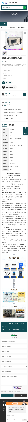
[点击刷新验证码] (17, 387)
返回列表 (6, 326)
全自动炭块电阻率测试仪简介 (11, 115)
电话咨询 (25, 133)
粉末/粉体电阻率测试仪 (22, 27)
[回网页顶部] (25, 128)
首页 (9, 27)
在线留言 (11, 125)
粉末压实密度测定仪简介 (10, 118)
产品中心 (3, 23)
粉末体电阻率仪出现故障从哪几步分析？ (13, 112)
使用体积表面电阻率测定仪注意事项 (12, 109)
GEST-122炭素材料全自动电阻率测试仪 (17, 323)
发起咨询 (24, 419)
